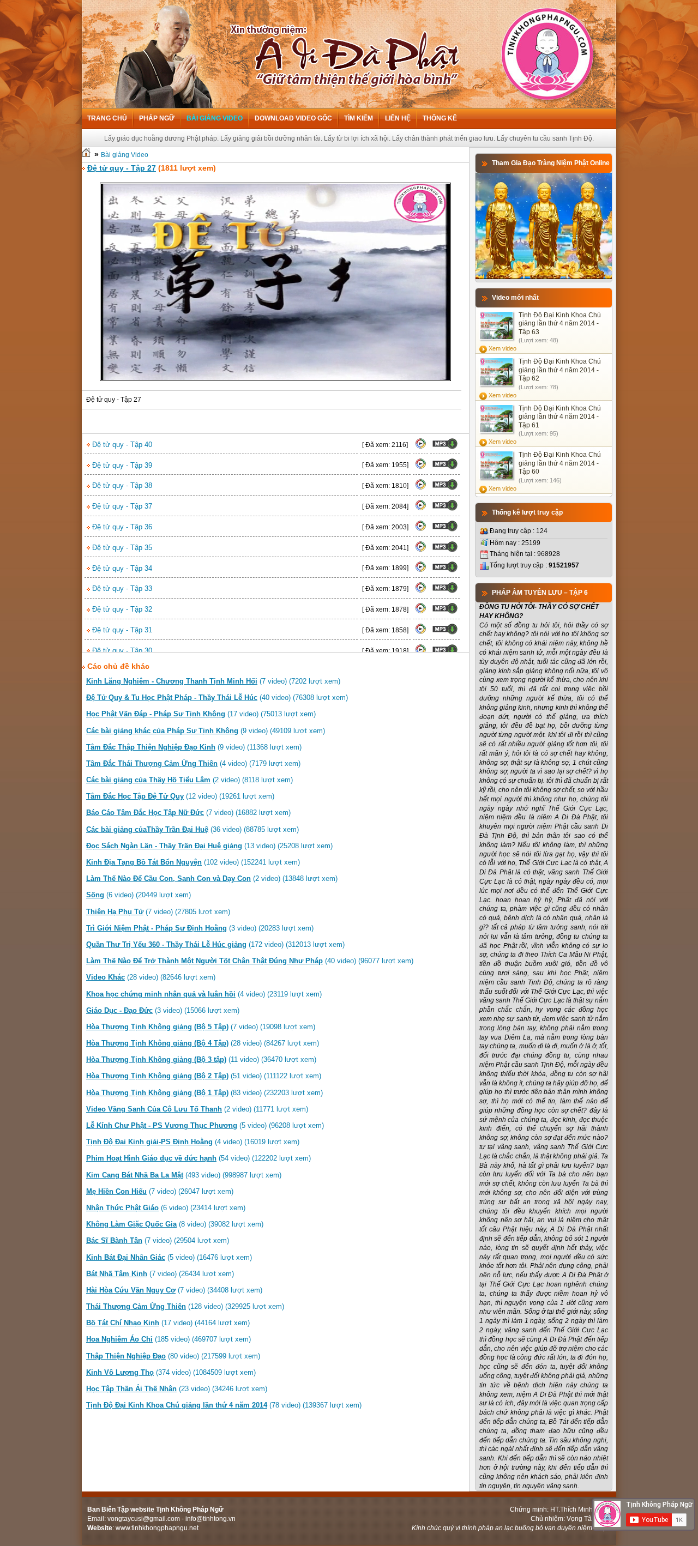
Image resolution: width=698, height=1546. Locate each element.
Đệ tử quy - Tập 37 (121, 506)
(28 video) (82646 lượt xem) (150, 977)
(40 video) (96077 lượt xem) (249, 961)
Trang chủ (107, 118)
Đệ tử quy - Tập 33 (121, 588)
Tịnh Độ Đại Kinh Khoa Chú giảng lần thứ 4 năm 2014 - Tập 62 (560, 370)
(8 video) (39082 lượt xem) (174, 1224)
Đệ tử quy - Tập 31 (121, 630)
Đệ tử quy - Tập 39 (121, 465)
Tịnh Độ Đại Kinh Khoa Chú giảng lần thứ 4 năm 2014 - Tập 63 (560, 323)
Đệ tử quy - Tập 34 (121, 568)
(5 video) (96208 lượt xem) (205, 1125)
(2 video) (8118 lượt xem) (189, 780)
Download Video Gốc (293, 118)
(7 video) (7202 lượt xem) (213, 681)
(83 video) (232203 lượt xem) (204, 1093)
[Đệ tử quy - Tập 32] (420, 611)
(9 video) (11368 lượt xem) (194, 747)
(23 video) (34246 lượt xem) (176, 1389)
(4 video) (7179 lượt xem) (193, 763)
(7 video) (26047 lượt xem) (159, 1191)
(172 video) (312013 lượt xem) (215, 944)
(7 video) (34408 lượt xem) (174, 1290)
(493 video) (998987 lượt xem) (183, 1175)
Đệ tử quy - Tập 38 (121, 485)
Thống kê (440, 118)
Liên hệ (398, 118)
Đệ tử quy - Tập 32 (121, 609)
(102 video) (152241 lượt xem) (193, 862)
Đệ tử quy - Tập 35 (121, 547)
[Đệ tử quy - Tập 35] (420, 550)
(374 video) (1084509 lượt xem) (171, 1372)
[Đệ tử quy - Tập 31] (420, 632)
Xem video (502, 348)
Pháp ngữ (156, 118)
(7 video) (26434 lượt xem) (160, 1274)
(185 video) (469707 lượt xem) (168, 1339)
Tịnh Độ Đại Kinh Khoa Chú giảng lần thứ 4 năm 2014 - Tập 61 (560, 416)
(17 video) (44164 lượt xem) (168, 1323)
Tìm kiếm (358, 118)
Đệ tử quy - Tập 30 (121, 651)
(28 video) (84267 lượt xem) (202, 1043)
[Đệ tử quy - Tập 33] (420, 591)
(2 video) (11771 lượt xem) (197, 1109)
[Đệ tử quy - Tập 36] (420, 529)
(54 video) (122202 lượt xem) (198, 1158)
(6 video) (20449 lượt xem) (138, 895)
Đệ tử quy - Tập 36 (121, 527)
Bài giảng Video (214, 118)
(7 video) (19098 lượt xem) (200, 1027)
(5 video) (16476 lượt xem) (169, 1257)
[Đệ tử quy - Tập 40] (420, 447)
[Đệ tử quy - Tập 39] (420, 467)
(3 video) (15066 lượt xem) (162, 1010)
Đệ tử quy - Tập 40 (121, 444)
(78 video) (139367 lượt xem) (224, 1405)
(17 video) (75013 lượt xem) (201, 714)
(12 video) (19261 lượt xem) (180, 796)
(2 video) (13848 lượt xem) (212, 878)
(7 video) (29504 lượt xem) (157, 1240)
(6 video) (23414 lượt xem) (165, 1208)
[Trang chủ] (86, 155)
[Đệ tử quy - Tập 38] (420, 488)
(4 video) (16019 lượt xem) (192, 1142)
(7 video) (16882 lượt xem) (188, 812)
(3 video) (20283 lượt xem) (200, 928)
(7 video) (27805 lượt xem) (158, 912)
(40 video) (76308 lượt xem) (217, 697)
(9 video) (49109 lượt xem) (205, 731)
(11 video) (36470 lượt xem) (201, 1059)
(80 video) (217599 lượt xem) (173, 1356)
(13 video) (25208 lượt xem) (209, 846)
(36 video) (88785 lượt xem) (192, 829)
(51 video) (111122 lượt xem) (203, 1076)
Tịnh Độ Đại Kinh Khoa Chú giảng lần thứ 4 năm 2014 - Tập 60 (560, 463)
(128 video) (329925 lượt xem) (185, 1306)
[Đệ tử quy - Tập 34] (420, 570)
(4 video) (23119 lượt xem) (204, 994)
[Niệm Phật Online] (544, 277)
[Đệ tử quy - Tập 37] (420, 508)
